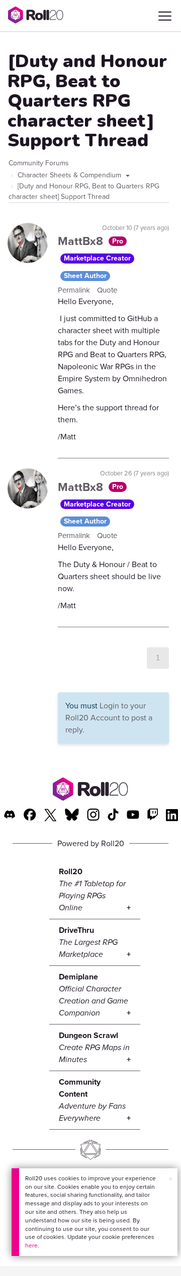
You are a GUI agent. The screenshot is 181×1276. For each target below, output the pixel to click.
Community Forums (39, 163)
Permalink (75, 290)
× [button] (170, 1179)
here (31, 1245)
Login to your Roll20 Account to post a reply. (108, 717)
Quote (107, 290)
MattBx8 (82, 240)
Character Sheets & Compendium (70, 175)
